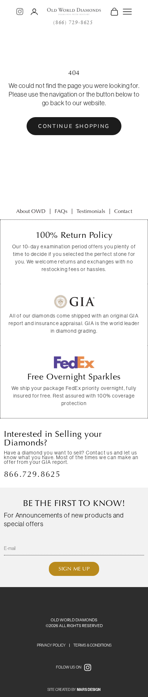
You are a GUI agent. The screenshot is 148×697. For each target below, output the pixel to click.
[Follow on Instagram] (19, 11)
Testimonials (91, 211)
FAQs (61, 211)
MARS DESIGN (89, 690)
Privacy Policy (51, 645)
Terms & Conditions (92, 645)
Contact (123, 211)
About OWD (31, 211)
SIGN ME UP (74, 568)
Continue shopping (74, 126)
